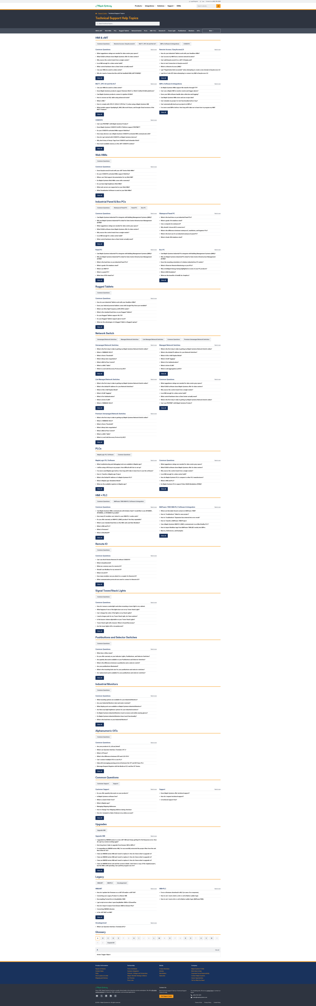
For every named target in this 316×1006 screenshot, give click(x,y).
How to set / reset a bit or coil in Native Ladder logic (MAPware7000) (182, 899)
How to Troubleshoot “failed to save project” (175, 514)
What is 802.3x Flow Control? (106, 362)
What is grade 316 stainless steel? (171, 220)
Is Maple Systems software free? (107, 796)
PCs (115, 31)
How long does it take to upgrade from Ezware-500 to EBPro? (116, 845)
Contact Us (209, 1)
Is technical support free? (169, 800)
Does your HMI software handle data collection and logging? (180, 94)
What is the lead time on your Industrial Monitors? (112, 719)
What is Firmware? (102, 529)
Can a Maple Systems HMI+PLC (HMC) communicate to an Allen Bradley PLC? (185, 524)
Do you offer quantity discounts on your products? (112, 793)
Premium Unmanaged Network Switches (196, 339)
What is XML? (101, 101)
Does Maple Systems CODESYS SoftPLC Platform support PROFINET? (118, 127)
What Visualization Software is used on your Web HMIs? (114, 190)
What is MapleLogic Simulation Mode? (109, 481)
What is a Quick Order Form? (106, 800)
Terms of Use (198, 1002)
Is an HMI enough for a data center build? (110, 63)
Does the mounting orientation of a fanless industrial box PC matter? (182, 262)
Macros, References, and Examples (172, 531)
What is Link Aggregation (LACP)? (171, 369)
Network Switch (136, 31)
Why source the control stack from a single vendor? (113, 60)
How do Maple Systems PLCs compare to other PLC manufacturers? (182, 477)
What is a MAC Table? (103, 365)
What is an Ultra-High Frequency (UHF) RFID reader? (113, 309)
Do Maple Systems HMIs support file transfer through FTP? (179, 87)
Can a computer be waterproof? (171, 224)
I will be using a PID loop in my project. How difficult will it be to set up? (119, 467)
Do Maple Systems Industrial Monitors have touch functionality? (117, 716)
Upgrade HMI (101, 830)
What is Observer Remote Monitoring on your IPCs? (177, 265)
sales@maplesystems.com (200, 997)
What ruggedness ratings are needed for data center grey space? (117, 53)
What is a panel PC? (103, 272)
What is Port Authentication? (170, 362)
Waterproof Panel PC (120, 208)
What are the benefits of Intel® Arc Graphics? (175, 275)
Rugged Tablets (124, 31)
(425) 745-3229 (197, 995)
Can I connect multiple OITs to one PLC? (109, 759)
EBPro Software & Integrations (169, 44)
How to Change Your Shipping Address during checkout (114, 809)
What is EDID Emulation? (168, 272)
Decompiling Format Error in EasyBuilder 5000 (111, 899)
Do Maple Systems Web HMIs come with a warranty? (113, 180)
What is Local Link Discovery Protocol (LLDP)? (111, 369)
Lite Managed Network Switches (153, 339)
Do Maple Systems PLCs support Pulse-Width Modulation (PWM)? (181, 484)
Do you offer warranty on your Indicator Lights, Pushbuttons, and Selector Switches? (123, 656)
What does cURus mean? (105, 653)
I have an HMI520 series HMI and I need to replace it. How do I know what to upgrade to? (124, 860)
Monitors (191, 31)
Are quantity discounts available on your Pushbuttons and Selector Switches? (121, 659)
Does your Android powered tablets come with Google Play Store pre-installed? (122, 305)
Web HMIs (108, 31)
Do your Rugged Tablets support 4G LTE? (110, 315)
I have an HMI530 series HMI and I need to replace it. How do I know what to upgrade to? (124, 857)
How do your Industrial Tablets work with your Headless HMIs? (180, 53)
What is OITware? (102, 753)
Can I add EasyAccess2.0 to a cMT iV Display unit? (176, 60)
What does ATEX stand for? (105, 275)
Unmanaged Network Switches (107, 339)
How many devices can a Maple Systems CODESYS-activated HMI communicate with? (124, 134)
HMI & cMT (98, 31)
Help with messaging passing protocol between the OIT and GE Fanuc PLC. (120, 763)
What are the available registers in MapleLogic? (112, 484)
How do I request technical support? (172, 796)
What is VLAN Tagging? (168, 359)
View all (99, 78)
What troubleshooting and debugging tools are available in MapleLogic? (119, 464)
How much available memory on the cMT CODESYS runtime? (115, 144)
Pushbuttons (182, 31)
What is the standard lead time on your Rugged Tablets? (114, 312)
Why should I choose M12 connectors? (173, 227)
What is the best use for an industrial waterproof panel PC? (179, 234)
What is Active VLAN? (167, 365)
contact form (209, 990)
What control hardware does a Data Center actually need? (115, 66)
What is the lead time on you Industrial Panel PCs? (176, 217)
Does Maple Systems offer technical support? (175, 793)
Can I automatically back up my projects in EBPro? (176, 104)
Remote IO (162, 31)
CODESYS (187, 44)
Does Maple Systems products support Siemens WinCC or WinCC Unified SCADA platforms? (125, 91)
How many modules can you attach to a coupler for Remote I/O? (117, 576)
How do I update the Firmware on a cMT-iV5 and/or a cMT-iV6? (116, 892)
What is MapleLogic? (103, 803)
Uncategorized (121, 883)
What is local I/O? (102, 573)
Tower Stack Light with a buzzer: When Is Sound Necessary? (116, 623)
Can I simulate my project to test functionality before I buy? (179, 101)
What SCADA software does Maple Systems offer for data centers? (118, 56)
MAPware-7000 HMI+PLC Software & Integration (129, 501)
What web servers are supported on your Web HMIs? (113, 187)
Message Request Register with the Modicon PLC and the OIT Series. (118, 766)
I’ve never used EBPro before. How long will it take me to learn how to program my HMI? (188, 107)
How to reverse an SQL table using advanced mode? (113, 97)
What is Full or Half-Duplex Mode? (171, 355)
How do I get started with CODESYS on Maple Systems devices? (117, 137)
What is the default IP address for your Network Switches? (179, 352)
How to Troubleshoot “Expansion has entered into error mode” (180, 517)
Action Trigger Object (103, 954)
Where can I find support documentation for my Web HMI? (115, 177)
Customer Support (103, 783)
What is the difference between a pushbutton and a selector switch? (118, 663)
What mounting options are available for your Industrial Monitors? (117, 700)
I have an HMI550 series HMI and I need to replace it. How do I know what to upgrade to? (124, 854)
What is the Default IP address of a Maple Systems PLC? (114, 477)
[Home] (96, 13)
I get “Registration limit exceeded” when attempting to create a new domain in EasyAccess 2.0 (190, 70)
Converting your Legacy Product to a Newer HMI (112, 896)
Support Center (102, 13)
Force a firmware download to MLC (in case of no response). (180, 892)
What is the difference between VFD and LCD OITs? (113, 756)
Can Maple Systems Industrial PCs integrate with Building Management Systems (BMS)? (124, 217)
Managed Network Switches (129, 339)
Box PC (143, 208)
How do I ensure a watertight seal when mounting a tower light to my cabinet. (121, 606)
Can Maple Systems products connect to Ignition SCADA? (115, 94)
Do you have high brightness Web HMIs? (109, 184)
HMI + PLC (153, 31)
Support (115, 783)
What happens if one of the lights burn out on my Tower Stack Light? (118, 609)
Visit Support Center (166, 996)
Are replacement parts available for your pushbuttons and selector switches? (121, 673)
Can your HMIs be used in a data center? (109, 70)
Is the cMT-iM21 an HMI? (104, 912)
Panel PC (134, 208)
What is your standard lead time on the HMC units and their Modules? (118, 523)
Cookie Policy (217, 1002)
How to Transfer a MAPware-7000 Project (174, 521)
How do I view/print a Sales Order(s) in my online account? (115, 813)
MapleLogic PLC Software (105, 454)
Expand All (111, 942)
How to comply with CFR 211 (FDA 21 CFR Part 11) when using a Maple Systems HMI (123, 104)
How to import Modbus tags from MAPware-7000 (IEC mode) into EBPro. (183, 527)
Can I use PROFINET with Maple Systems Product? (112, 124)
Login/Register (194, 1)
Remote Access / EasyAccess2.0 (124, 44)
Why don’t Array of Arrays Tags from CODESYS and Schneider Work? (118, 140)
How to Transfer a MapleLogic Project (109, 474)
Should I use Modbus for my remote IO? (109, 569)
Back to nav (154, 49)
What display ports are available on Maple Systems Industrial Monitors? (119, 706)
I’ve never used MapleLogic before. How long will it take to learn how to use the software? (125, 471)
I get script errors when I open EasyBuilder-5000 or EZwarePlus (116, 902)
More (211, 30)
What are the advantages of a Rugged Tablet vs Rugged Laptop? (117, 322)
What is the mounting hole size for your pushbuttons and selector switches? (121, 669)
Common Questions (103, 44)
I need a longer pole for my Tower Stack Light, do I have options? (117, 616)
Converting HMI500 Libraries (106, 909)
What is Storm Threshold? (105, 355)
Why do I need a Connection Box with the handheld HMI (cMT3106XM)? (119, 73)
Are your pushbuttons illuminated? (107, 666)
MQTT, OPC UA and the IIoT (147, 44)
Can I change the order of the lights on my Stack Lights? (114, 613)
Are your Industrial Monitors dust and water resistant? (114, 703)
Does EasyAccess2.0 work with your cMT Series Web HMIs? (115, 170)
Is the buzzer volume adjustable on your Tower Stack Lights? (116, 619)
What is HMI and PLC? (167, 481)
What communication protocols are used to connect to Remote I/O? (118, 579)
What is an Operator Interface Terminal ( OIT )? (111, 750)
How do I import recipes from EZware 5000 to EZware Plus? (115, 906)
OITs (198, 31)
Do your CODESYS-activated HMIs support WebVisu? (113, 130)
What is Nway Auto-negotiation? (107, 359)
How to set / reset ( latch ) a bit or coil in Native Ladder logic (179, 896)
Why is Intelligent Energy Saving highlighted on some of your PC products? (184, 269)
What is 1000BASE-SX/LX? (105, 352)
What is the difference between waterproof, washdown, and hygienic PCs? (184, 230)
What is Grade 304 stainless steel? (171, 237)
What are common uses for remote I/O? (109, 566)
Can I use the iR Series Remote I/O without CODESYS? (113, 559)
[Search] (218, 6)
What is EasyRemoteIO (104, 563)
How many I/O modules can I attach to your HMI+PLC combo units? (117, 516)
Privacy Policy (207, 1002)
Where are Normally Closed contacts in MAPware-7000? (178, 511)
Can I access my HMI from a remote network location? (178, 56)
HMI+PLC (110, 883)
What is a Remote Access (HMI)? (171, 66)
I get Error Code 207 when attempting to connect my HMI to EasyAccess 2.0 (184, 73)
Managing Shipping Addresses (106, 806)
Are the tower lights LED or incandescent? (110, 626)
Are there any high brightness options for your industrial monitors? (117, 709)
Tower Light (171, 31)
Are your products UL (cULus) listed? (108, 746)
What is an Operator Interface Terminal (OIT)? (111, 927)
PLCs (145, 31)
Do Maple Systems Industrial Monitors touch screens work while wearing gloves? (122, 713)
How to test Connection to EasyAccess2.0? (174, 63)
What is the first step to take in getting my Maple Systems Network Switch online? (122, 349)
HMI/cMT (100, 883)
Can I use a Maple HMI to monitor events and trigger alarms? (179, 91)
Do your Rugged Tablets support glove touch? (111, 319)
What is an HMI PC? (103, 269)
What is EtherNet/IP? (103, 533)
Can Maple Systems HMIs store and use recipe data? (177, 97)
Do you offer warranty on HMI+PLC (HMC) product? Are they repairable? (119, 519)
